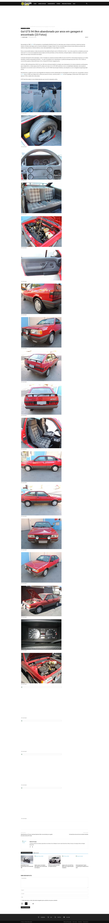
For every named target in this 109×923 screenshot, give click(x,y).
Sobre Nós (80, 921)
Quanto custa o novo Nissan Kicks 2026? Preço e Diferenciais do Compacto (41, 866)
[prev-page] (21, 870)
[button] (86, 3)
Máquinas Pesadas (66, 3)
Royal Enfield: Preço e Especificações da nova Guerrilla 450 (27, 866)
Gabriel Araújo (24, 37)
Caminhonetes (51, 3)
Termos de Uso (85, 921)
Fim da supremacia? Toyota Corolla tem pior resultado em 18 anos (82, 866)
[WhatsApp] (31, 40)
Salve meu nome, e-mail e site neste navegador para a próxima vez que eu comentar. (39, 900)
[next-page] (23, 870)
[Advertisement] (54, 16)
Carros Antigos (42, 3)
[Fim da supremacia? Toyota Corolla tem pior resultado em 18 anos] (82, 859)
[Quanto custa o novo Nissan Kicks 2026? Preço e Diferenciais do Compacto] (41, 859)
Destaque (28, 28)
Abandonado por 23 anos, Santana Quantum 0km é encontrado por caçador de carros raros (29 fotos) (37, 835)
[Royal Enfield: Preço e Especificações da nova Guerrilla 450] (27, 859)
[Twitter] (25, 40)
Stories (58, 3)
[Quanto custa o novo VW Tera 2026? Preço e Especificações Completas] (68, 859)
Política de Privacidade (67, 921)
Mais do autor (36, 852)
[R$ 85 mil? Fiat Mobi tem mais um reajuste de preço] (54, 859)
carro (23, 74)
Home (35, 3)
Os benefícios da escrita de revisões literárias (78, 834)
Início (22, 26)
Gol (32, 44)
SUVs (74, 3)
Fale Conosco (23, 0)
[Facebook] (22, 40)
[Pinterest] (28, 40)
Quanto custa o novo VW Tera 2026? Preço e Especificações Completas (67, 866)
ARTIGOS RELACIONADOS (27, 852)
